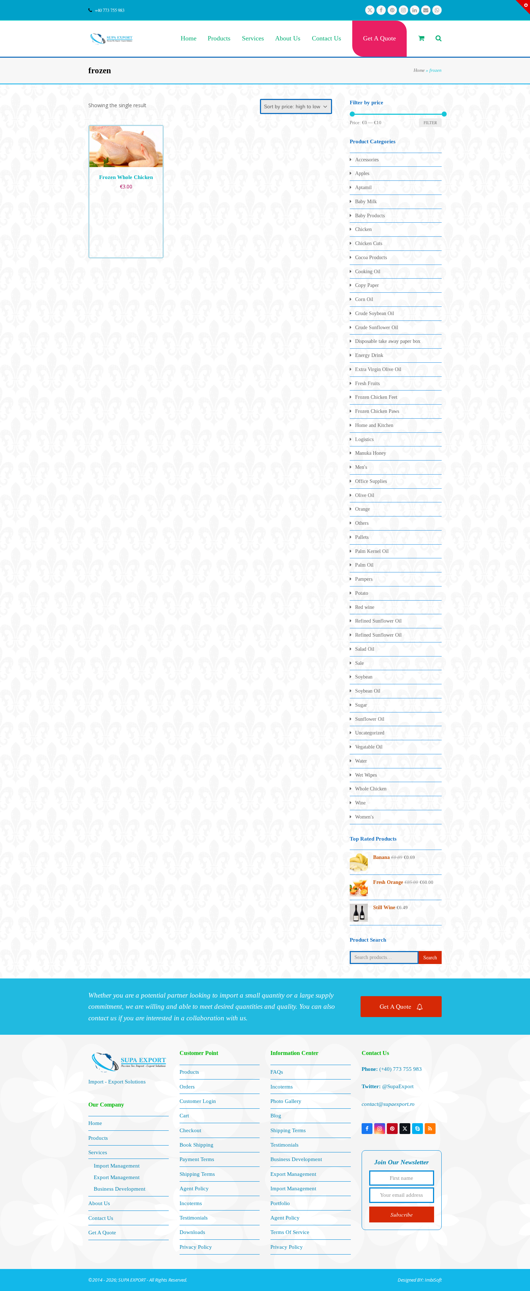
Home (419, 70)
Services (97, 1152)
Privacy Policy (196, 1247)
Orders (187, 1087)
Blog (275, 1115)
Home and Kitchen (374, 425)
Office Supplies (371, 481)
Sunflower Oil (369, 719)
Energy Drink (369, 355)
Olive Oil (364, 495)
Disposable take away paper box (387, 341)
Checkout (190, 1130)
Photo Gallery (285, 1101)
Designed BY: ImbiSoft (420, 1280)
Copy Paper (367, 285)
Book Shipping (196, 1145)
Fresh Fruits (367, 383)
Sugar (361, 705)
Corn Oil (364, 299)
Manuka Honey (370, 453)
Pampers (363, 579)
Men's (361, 467)
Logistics (364, 439)
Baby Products (370, 215)
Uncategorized (369, 733)
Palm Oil (364, 565)
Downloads (192, 1232)
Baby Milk (366, 201)
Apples (362, 173)
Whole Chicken (371, 788)
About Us (99, 1203)
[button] (421, 39)
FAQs (276, 1072)
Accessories (367, 159)
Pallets (361, 537)
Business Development (119, 1189)
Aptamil (363, 187)
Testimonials (194, 1218)
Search (430, 957)
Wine (360, 803)
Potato (361, 593)
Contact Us (100, 1218)
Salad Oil (364, 649)
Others (361, 523)
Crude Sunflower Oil (376, 327)
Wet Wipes (366, 775)
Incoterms (191, 1203)
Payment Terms (197, 1159)
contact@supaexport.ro (388, 1104)
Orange (362, 509)
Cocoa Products (371, 257)
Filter (430, 122)
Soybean (363, 677)
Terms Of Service (289, 1232)
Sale (359, 663)
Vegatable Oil (369, 747)
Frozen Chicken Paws (377, 411)
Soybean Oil (367, 691)
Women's (364, 817)
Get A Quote (395, 1006)
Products (98, 1138)
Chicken (363, 229)
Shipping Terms (197, 1174)
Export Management (117, 1177)
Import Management (117, 1166)
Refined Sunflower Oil (378, 621)
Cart (184, 1115)
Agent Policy (194, 1188)
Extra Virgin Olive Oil (378, 369)
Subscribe (401, 1214)
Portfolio (280, 1203)
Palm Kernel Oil (372, 551)
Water (361, 761)
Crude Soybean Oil (374, 313)
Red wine (364, 607)
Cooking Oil (367, 271)
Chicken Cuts (368, 243)
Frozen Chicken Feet (376, 397)
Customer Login (198, 1101)
